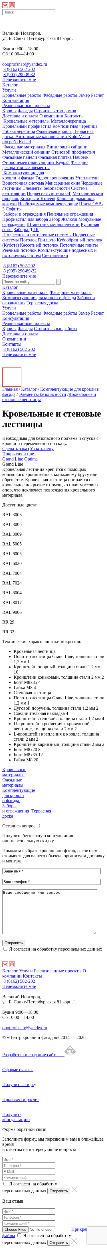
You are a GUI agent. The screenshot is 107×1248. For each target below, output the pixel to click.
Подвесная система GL (49, 193)
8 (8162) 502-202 (19, 69)
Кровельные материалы (26, 121)
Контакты (74, 115)
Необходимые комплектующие (48, 203)
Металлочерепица (68, 121)
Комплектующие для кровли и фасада (23, 175)
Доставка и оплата (20, 115)
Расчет (97, 95)
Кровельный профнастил (26, 126)
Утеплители (87, 177)
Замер (84, 95)
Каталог (10, 84)
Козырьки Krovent (37, 198)
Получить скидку (19, 1084)
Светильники (55, 255)
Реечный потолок (19, 250)
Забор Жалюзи (63, 219)
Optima (31, 458)
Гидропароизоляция (54, 177)
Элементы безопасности (46, 188)
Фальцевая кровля (54, 131)
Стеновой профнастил (73, 152)
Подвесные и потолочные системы (37, 234)
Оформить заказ (17, 1069)
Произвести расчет (20, 1099)
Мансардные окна (62, 183)
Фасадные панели (19, 157)
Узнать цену (42, 448)
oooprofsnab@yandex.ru (24, 64)
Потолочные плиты (79, 245)
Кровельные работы (21, 95)
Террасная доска (42, 302)
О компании (51, 115)
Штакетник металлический (53, 224)
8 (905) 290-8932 (19, 74)
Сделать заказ (15, 448)
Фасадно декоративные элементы (45, 165)
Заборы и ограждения (24, 214)
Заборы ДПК (26, 229)
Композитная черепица (75, 126)
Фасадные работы (60, 95)
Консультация (15, 100)
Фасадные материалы (24, 146)
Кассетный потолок (39, 245)
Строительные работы (55, 328)
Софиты (14, 208)
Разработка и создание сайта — (33, 1054)
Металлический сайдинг (26, 152)
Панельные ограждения (70, 214)
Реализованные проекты (26, 105)
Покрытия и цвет (19, 453)
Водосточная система (23, 183)
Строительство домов (55, 110)
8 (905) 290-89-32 (20, 270)
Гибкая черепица (18, 131)
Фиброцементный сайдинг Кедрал (36, 162)
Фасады (25, 110)
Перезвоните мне (19, 79)
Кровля (9, 110)
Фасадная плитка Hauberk (63, 157)
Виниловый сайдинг (67, 146)
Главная (10, 389)
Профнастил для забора (25, 219)
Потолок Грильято (38, 239)
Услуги (9, 90)
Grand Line (12, 458)
